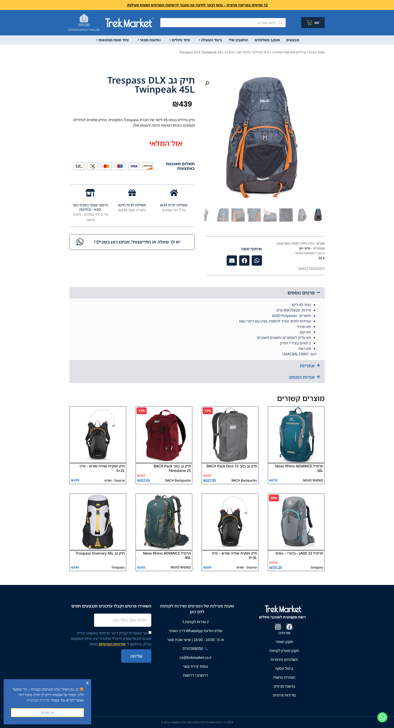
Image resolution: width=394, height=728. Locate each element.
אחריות (307, 366)
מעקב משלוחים (267, 39)
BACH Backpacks (244, 480)
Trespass (118, 567)
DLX (322, 258)
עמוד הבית (317, 52)
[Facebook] (289, 626)
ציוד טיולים (181, 39)
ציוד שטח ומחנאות (113, 39)
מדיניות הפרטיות (112, 644)
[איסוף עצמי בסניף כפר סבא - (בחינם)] (90, 192)
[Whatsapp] (382, 717)
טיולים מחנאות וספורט (289, 52)
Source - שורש (114, 480)
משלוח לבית (177, 204)
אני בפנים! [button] (47, 712)
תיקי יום (243, 52)
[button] (207, 83)
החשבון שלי (238, 39)
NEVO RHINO (313, 480)
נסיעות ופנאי (150, 39)
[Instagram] (278, 626)
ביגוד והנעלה (211, 39)
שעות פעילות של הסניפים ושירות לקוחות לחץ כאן (197, 608)
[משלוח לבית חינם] (132, 192)
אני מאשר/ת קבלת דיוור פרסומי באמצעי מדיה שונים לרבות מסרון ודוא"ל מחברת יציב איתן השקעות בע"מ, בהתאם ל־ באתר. (111, 639)
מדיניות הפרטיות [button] (38, 700)
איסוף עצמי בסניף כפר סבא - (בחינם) (90, 207)
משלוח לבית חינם (132, 204)
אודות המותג (302, 377)
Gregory (317, 567)
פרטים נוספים (301, 293)
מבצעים (292, 39)
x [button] (87, 682)
